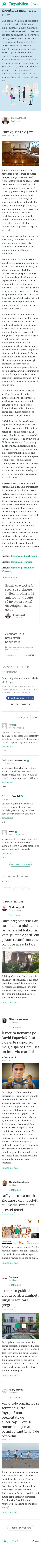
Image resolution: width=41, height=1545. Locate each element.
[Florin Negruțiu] (4, 908)
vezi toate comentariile (20, 864)
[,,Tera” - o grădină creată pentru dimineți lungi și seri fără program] (20, 1326)
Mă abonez (29, 655)
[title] (8, 616)
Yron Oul (16, 796)
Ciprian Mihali (18, 614)
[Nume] (4, 832)
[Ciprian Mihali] (5, 120)
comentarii (15, 915)
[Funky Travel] (4, 1391)
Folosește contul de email (20, 704)
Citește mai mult (10, 1002)
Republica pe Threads (21, 561)
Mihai (11, 725)
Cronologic (21, 717)
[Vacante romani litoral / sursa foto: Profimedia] (20, 1455)
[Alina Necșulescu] (4, 1020)
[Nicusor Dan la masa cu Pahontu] (20, 962)
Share (36, 1541)
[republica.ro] (5, 1541)
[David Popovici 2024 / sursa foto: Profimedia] (20, 1076)
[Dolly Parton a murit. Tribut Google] (20, 1231)
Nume (11, 832)
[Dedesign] (4, 1278)
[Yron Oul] (6, 795)
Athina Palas (20, 760)
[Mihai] (4, 726)
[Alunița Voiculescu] (4, 1183)
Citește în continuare (20, 1527)
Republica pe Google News (24, 555)
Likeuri (35, 717)
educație (6, 888)
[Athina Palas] (7, 760)
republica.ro (15, 4)
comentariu (15, 1397)
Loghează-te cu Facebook (22, 698)
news (17, 888)
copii (26, 888)
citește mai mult (7, 746)
